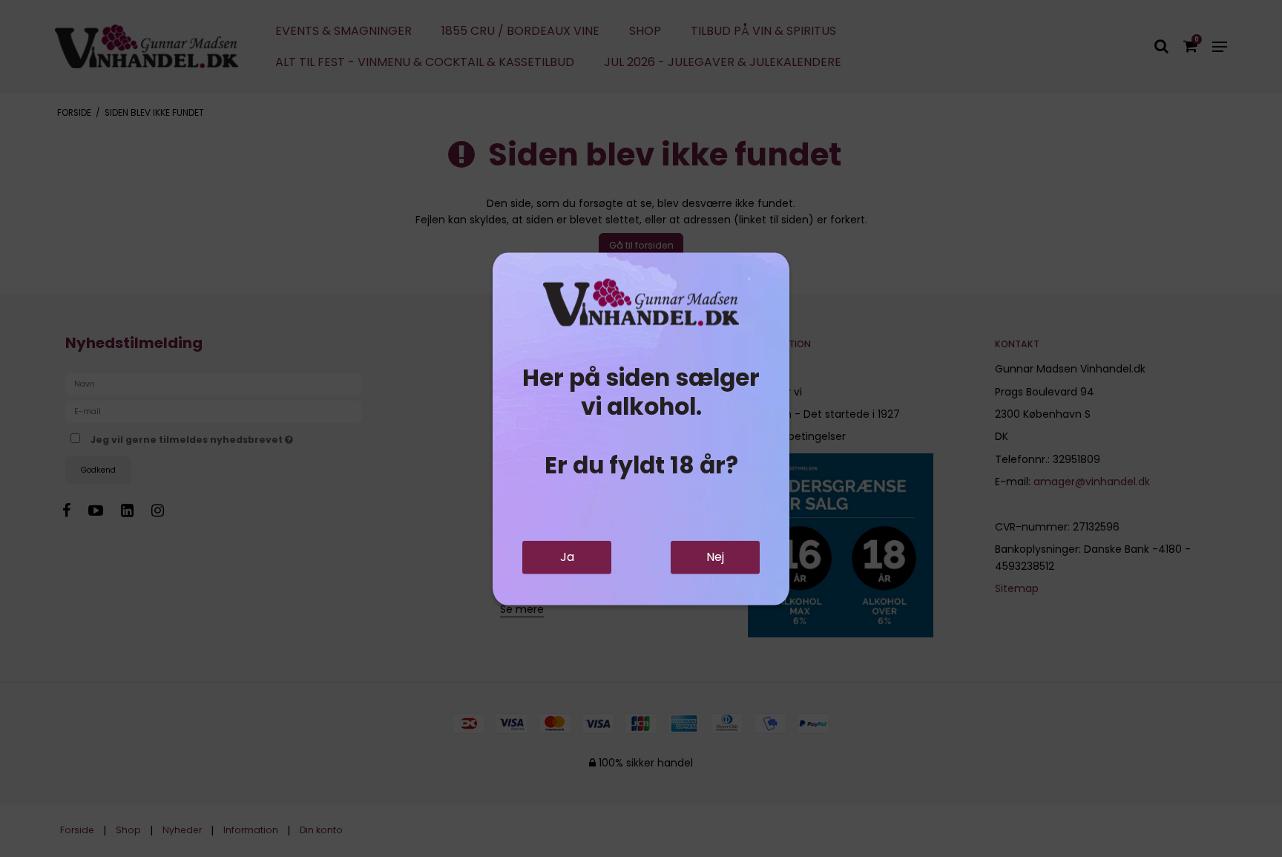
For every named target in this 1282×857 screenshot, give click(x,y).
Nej (715, 556)
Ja (567, 556)
